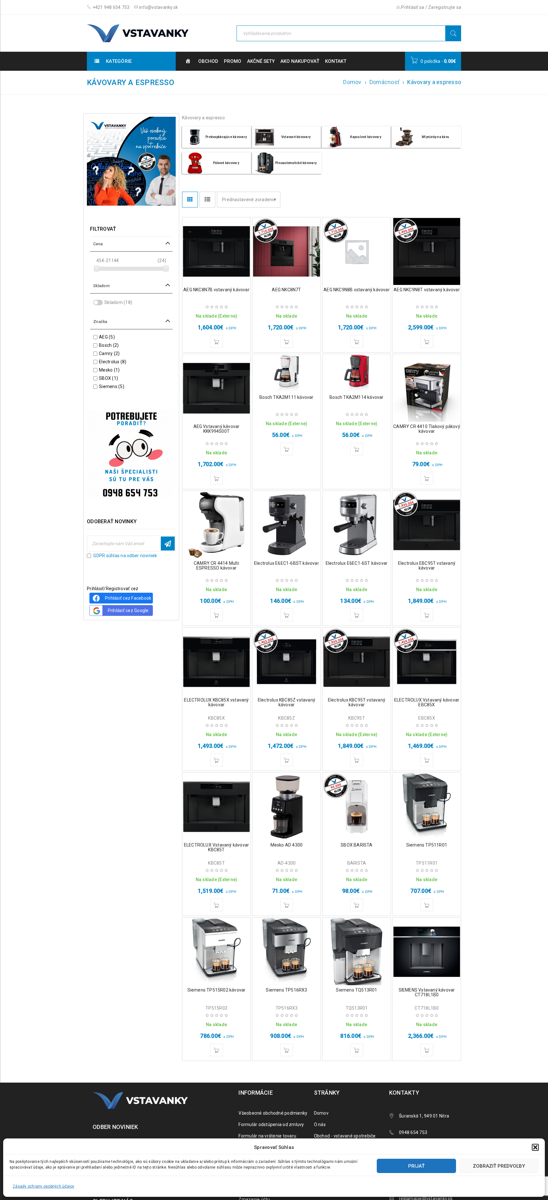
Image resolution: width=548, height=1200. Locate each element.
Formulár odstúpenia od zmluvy (271, 1124)
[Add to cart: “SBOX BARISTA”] (356, 905)
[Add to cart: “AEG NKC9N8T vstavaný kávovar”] (427, 341)
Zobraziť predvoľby (499, 1166)
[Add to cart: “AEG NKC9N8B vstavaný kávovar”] (356, 341)
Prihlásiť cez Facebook (128, 598)
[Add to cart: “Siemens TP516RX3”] (286, 1050)
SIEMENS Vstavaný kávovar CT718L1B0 (427, 992)
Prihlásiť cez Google (128, 610)
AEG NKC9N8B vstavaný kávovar (356, 289)
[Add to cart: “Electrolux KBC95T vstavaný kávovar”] (356, 760)
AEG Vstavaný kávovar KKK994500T (216, 429)
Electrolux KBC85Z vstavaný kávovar (286, 702)
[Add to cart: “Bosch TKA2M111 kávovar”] (286, 449)
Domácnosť (384, 82)
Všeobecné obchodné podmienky (272, 1113)
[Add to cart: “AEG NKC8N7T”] (286, 341)
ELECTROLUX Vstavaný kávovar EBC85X (426, 702)
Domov (352, 82)
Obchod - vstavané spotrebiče (345, 1135)
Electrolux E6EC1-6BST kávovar (286, 563)
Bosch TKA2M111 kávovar (286, 397)
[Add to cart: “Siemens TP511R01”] (427, 905)
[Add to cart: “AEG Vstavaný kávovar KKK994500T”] (216, 478)
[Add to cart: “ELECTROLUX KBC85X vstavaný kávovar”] (216, 760)
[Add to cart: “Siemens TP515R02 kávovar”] (216, 1050)
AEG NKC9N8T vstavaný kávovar (427, 289)
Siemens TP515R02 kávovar (216, 989)
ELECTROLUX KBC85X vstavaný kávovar (216, 702)
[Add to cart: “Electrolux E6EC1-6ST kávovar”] (356, 615)
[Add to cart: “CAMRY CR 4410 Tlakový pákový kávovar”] (427, 478)
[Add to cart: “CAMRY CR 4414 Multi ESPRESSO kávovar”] (216, 615)
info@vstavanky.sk (158, 7)
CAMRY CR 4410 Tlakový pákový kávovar (426, 429)
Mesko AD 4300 (287, 844)
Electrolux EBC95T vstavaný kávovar (426, 565)
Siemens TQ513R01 (356, 989)
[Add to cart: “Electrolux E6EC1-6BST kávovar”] (286, 615)
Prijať (416, 1166)
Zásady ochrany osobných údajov (44, 1186)
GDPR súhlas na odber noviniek (125, 555)
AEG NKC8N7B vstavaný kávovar (216, 289)
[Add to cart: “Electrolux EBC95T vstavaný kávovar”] (427, 615)
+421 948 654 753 (110, 7)
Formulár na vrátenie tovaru (267, 1135)
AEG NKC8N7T (286, 289)
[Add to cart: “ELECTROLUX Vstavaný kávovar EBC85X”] (427, 760)
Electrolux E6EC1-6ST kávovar (357, 563)
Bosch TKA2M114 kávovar (356, 397)
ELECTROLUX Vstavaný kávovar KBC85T (216, 847)
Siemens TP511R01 (426, 844)
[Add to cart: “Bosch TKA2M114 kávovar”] (356, 449)
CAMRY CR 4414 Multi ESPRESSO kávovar (216, 565)
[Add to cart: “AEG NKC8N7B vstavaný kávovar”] (216, 341)
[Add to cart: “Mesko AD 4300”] (286, 905)
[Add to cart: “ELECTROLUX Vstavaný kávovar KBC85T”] (216, 905)
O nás (320, 1124)
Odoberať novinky (168, 544)
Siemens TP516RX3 (286, 989)
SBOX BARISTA (356, 844)
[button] (535, 1147)
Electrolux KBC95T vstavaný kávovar (356, 702)
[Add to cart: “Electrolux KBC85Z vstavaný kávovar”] (286, 760)
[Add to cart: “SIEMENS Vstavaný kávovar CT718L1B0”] (427, 1050)
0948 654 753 (413, 1132)
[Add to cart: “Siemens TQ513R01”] (356, 1050)
